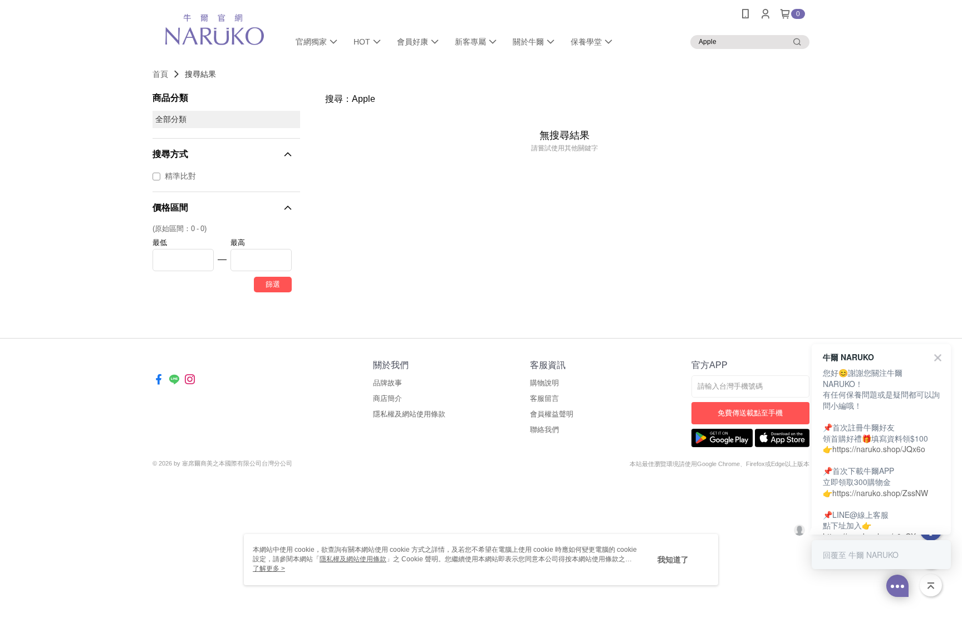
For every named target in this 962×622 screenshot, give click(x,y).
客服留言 (544, 398)
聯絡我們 (544, 429)
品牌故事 (387, 383)
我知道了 (673, 559)
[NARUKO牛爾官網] (214, 29)
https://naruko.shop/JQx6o (878, 448)
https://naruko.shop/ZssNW (880, 492)
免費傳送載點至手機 (750, 413)
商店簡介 (387, 398)
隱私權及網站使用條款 (409, 414)
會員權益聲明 (551, 414)
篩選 (273, 284)
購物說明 (544, 383)
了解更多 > (269, 568)
